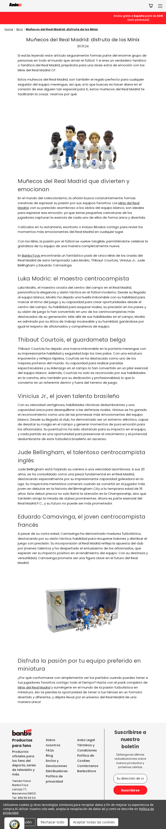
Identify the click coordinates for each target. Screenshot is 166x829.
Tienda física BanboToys (21, 783)
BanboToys (31, 255)
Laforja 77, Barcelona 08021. (24, 791)
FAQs (50, 750)
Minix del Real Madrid (34, 687)
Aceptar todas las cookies (94, 822)
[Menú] (159, 820)
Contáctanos (87, 766)
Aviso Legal (86, 740)
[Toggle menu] (160, 6)
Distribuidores (57, 771)
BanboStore (86, 771)
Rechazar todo (52, 822)
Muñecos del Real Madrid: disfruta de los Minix (83, 39)
